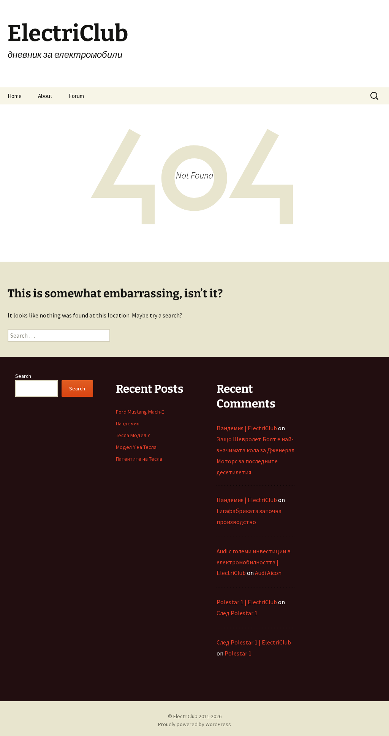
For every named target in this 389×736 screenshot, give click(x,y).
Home (15, 96)
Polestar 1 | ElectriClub (247, 602)
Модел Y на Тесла (136, 447)
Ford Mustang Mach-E (140, 411)
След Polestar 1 (237, 613)
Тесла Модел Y (133, 435)
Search (23, 376)
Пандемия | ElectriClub (247, 428)
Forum (76, 96)
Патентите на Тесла (139, 458)
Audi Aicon (268, 572)
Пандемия (127, 423)
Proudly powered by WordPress (194, 724)
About (45, 96)
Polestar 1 (238, 653)
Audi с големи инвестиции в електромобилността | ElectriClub (254, 562)
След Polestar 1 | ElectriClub (254, 642)
